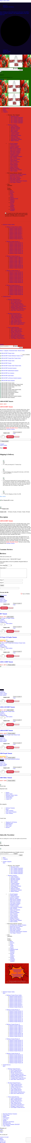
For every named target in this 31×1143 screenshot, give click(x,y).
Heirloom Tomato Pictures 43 (16, 288)
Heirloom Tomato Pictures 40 (16, 282)
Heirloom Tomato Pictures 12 (16, 242)
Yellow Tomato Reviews (16, 328)
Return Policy (9, 824)
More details (3, 496)
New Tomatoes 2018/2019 (17, 117)
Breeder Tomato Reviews (16, 303)
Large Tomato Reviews (16, 316)
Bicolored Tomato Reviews (14, 313)
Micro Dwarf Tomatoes (15, 148)
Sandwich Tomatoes (14, 161)
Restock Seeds (21, 350)
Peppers (12, 197)
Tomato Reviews (9, 796)
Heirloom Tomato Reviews (14, 299)
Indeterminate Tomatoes (16, 139)
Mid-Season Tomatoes (15, 151)
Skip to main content (4, 0)
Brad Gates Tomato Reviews (17, 324)
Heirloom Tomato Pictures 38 (16, 279)
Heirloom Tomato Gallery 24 (16, 260)
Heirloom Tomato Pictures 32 (16, 272)
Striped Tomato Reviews (16, 314)
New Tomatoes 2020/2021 (17, 118)
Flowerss (12, 192)
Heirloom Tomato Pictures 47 (16, 293)
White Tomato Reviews (16, 321)
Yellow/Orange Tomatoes (16, 169)
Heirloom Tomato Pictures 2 (15, 228)
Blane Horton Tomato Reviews (18, 322)
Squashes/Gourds (14, 198)
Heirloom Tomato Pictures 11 (13, 241)
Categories (6, 350)
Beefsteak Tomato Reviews (17, 307)
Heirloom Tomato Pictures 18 (16, 250)
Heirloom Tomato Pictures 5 (15, 232)
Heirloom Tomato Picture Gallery (14, 227)
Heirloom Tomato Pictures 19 (16, 252)
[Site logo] (14, 92)
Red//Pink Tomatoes (14, 168)
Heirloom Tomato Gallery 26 (16, 262)
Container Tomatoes (14, 146)
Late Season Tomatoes (15, 152)
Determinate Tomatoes (16, 135)
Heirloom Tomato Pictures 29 (16, 266)
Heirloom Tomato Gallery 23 (16, 258)
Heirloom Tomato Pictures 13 (16, 244)
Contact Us (8, 799)
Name (2, 580)
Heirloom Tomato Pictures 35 (16, 276)
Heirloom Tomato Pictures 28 (16, 265)
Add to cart (10, 436)
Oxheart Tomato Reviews (16, 317)
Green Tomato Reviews (16, 320)
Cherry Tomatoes (15, 134)
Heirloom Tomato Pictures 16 (16, 248)
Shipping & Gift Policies (11, 822)
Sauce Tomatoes (14, 163)
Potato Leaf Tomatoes (15, 159)
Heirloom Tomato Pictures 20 (16, 253)
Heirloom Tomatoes (12, 124)
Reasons (8, 827)
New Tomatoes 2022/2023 (17, 120)
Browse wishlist (5, 441)
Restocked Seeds (15, 116)
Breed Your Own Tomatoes (16, 175)
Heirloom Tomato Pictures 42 (16, 286)
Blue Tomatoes (14, 131)
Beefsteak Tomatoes (15, 127)
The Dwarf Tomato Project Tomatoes (18, 180)
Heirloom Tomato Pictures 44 (16, 289)
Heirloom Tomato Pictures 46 (16, 291)
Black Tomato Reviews (16, 330)
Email (2, 582)
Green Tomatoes (14, 165)
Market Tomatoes (15, 140)
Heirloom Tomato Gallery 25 (16, 261)
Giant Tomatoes (14, 136)
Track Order (8, 826)
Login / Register (6, 1125)
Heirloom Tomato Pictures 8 (15, 236)
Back (4, 862)
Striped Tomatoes (14, 167)
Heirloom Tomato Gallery (12, 795)
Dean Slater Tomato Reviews (17, 310)
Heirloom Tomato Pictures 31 (13, 270)
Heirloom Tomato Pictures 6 (15, 233)
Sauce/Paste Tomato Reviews (17, 335)
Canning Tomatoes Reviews (17, 304)
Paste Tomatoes (13, 157)
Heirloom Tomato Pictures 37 (16, 278)
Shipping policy (9, 823)
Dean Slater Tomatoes (15, 179)
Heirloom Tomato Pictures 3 (15, 229)
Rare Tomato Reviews (16, 302)
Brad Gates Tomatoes (15, 177)
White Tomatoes (14, 171)
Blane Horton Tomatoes (15, 178)
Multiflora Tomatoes (12, 200)
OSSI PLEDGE (13, 144)
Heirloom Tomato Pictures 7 (15, 234)
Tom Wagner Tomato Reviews (18, 338)
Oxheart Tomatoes (14, 155)
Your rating (2, 565)
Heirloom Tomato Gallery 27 (16, 264)
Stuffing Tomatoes (12, 207)
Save (5, 448)
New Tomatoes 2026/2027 (17, 122)
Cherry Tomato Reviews (13, 327)
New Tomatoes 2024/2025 (17, 121)
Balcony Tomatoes (14, 147)
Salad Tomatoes (13, 160)
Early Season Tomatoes (15, 150)
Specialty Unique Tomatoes (12, 204)
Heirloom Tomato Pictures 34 (16, 274)
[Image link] (0, 784)
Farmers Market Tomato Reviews (18, 306)
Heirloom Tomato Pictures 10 (16, 238)
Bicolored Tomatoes (15, 128)
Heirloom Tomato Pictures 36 (16, 277)
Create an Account (4, 1137)
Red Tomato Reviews (16, 318)
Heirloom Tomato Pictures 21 (13, 256)
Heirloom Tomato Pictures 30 (16, 268)
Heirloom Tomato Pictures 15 (16, 246)
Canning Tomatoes (15, 132)
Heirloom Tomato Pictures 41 (13, 285)
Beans (11, 190)
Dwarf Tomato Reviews (16, 300)
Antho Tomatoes (14, 126)
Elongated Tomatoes (14, 154)
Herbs (11, 193)
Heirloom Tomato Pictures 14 (16, 245)
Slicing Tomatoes (14, 164)
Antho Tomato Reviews (16, 334)
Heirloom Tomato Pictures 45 (16, 290)
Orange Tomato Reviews (16, 331)
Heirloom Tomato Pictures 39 (16, 281)
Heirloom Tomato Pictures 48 (16, 294)
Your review (3, 568)
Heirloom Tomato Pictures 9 (15, 237)
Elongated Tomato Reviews (17, 336)
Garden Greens (11, 195)
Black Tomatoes (14, 130)
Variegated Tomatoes (12, 210)
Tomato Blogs (9, 797)
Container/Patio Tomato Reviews (18, 308)
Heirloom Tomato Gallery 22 (16, 257)
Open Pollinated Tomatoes (16, 156)
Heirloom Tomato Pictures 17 (16, 249)
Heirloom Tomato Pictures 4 (15, 230)
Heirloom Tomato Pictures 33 (16, 273)
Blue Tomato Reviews (16, 332)
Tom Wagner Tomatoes (15, 182)
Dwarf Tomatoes (14, 143)
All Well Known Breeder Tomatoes (18, 174)
